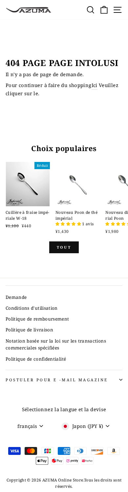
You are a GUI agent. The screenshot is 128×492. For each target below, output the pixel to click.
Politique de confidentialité (36, 359)
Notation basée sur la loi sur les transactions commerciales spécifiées (56, 344)
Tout (64, 247)
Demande (16, 297)
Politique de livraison (29, 329)
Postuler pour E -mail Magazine (57, 379)
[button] (68, 224)
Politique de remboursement (37, 319)
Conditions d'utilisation (32, 308)
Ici (94, 85)
